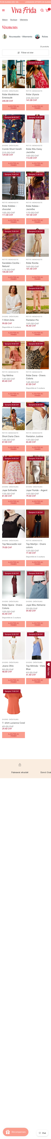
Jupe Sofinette (9, 490)
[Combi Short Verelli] (13, 129)
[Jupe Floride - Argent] (37, 470)
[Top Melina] (13, 355)
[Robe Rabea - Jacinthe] (37, 186)
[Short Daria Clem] (13, 416)
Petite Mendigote (34, 91)
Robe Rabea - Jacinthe (33, 207)
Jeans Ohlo (8, 666)
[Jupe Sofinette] (13, 470)
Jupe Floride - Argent (36, 490)
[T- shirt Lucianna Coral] (13, 702)
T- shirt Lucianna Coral (13, 723)
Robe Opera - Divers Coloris (12, 606)
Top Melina (7, 375)
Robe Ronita (32, 263)
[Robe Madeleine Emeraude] (13, 74)
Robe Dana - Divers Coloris (35, 377)
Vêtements (24, 20)
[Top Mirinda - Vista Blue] (37, 645)
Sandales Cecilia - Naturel (11, 264)
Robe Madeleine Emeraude (10, 96)
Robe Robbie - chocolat (9, 207)
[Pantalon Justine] (37, 416)
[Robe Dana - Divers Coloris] (37, 355)
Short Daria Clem (10, 436)
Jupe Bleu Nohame (35, 605)
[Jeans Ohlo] (13, 645)
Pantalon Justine (34, 436)
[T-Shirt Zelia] (13, 300)
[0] (46, 10)
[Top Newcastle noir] (13, 524)
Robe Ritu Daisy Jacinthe (34, 150)
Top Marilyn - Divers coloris (36, 545)
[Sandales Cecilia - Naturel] (13, 243)
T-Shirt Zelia (8, 320)
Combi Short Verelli (12, 149)
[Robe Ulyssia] (37, 74)
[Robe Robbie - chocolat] (13, 186)
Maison (5, 20)
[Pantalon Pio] (37, 300)
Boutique (13, 20)
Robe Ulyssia (32, 94)
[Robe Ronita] (37, 243)
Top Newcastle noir (11, 544)
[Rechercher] (42, 10)
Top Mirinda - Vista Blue (35, 667)
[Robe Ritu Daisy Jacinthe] (37, 129)
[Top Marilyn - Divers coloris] (37, 524)
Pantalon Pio (32, 320)
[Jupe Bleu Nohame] (37, 584)
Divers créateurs (10, 91)
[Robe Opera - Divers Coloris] (13, 584)
